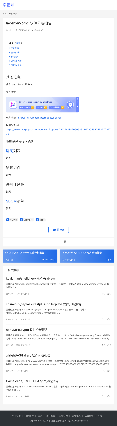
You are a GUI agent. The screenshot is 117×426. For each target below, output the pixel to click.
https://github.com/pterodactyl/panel (39, 117)
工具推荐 (89, 415)
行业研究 (16, 415)
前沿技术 (63, 415)
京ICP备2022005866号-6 (75, 420)
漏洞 (9, 151)
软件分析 (38, 30)
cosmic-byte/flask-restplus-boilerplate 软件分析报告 (43, 304)
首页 (5, 13)
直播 (100, 415)
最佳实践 (50, 415)
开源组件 (29, 415)
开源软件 (28, 219)
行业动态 (76, 415)
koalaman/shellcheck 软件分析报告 (30, 278)
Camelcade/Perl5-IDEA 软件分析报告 (32, 381)
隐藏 (18, 43)
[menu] (111, 5)
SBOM (11, 201)
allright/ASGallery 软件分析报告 (28, 355)
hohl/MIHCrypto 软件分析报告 (27, 330)
